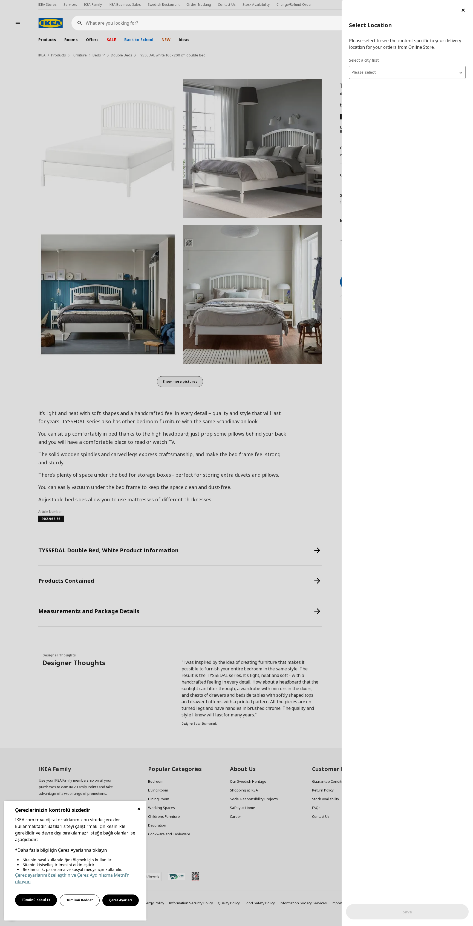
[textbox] (407, 72)
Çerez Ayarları (120, 900)
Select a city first (364, 60)
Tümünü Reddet (80, 900)
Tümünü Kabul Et (36, 900)
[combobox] (407, 72)
